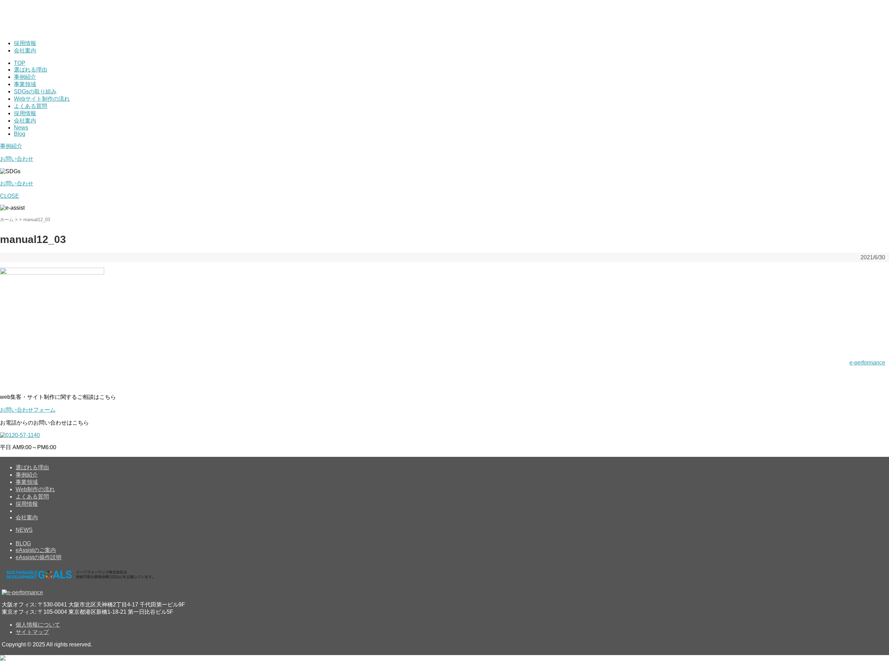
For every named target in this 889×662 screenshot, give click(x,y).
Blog (19, 134)
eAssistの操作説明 (38, 557)
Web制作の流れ (35, 489)
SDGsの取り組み (35, 91)
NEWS (24, 530)
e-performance (867, 363)
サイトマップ (32, 632)
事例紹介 (25, 77)
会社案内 (25, 50)
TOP (19, 63)
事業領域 (25, 84)
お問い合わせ (16, 159)
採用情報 (25, 43)
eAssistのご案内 (36, 550)
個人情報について (38, 625)
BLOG (23, 543)
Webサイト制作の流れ (42, 99)
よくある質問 (30, 106)
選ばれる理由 (30, 70)
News (21, 128)
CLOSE (9, 196)
